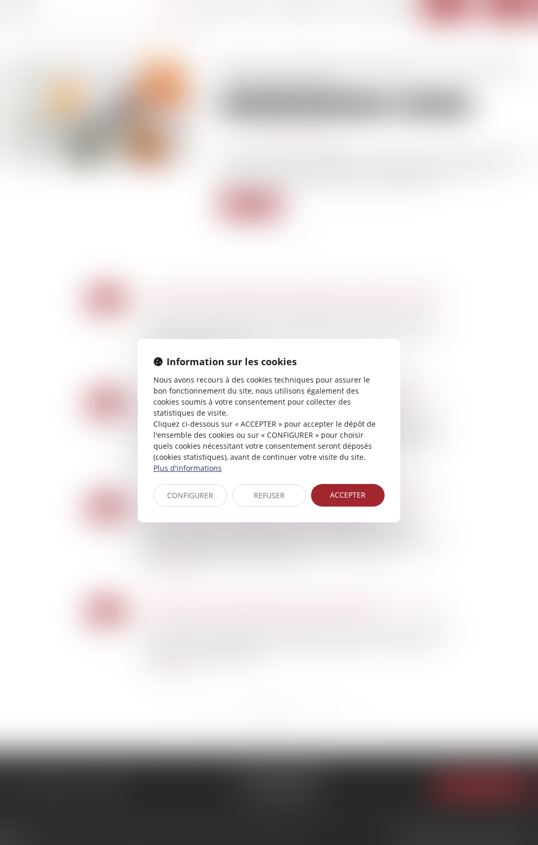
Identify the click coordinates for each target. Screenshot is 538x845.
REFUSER (269, 495)
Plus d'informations (187, 468)
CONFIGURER (190, 495)
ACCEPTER (348, 495)
